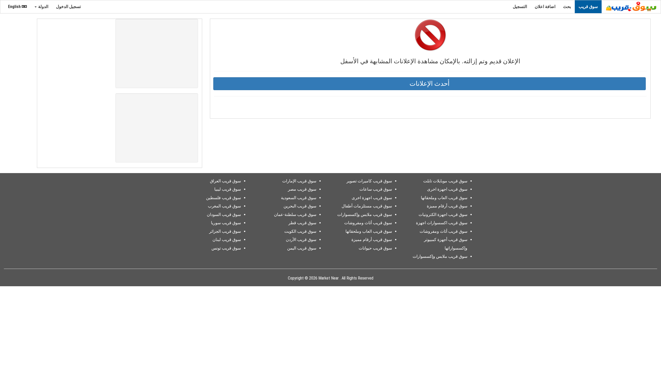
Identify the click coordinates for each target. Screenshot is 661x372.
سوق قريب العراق (225, 181)
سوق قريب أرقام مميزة (447, 206)
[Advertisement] (157, 53)
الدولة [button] (42, 6)
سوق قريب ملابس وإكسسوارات (440, 256)
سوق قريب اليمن (301, 248)
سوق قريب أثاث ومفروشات (443, 231)
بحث (567, 6)
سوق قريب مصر (302, 189)
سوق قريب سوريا (226, 222)
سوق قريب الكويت (300, 231)
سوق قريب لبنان (227, 239)
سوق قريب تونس (226, 248)
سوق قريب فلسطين (223, 197)
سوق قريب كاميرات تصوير (369, 181)
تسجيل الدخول (69, 6)
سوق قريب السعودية (298, 197)
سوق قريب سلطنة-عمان (295, 214)
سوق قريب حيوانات (375, 248)
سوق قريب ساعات (375, 189)
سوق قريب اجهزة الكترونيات (443, 214)
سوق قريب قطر (302, 222)
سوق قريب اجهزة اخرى (447, 189)
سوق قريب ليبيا (227, 189)
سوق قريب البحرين (300, 206)
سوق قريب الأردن (301, 239)
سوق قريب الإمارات (299, 181)
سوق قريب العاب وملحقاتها (444, 197)
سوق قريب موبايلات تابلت (445, 181)
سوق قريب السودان (224, 214)
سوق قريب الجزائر (225, 231)
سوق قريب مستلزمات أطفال (367, 206)
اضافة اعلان (545, 6)
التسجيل (520, 6)
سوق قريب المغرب (224, 206)
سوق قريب (588, 6)
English (15, 6)
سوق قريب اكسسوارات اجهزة (441, 222)
